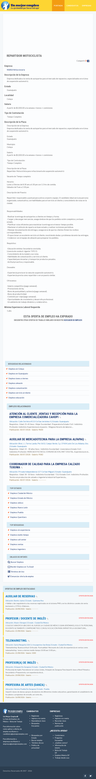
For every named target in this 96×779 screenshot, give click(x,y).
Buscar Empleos (17, 562)
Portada (58, 5)
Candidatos (72, 5)
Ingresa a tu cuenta (38, 718)
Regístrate (35, 716)
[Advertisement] (48, 32)
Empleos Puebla (16, 512)
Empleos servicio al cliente (19, 393)
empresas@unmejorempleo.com (15, 744)
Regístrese (58, 716)
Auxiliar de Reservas (21, 596)
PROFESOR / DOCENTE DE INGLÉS (26, 618)
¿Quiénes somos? (61, 743)
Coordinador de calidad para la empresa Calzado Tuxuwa (44, 465)
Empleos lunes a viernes (18, 378)
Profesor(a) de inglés (21, 662)
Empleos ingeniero (18, 549)
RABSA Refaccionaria (16, 70)
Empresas (86, 5)
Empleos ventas (16, 544)
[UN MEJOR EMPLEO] (21, 3)
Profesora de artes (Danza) (25, 685)
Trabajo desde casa (62, 758)
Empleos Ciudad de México (21, 493)
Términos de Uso (17, 571)
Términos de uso (38, 743)
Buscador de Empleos (73, 320)
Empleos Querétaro (18, 517)
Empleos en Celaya (16, 369)
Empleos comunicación (17, 388)
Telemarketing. (17, 640)
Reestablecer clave (38, 721)
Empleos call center (18, 539)
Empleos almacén (15, 383)
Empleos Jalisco (16, 503)
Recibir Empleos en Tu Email (22, 567)
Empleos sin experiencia (20, 530)
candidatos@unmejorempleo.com (15, 734)
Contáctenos (59, 735)
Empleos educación (16, 397)
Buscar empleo (37, 740)
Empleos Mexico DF (62, 755)
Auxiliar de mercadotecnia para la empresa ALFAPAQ (46, 439)
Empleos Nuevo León (19, 507)
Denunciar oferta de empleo (22, 576)
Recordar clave (60, 721)
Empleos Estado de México (21, 498)
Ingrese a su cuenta (62, 718)
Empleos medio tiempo (19, 535)
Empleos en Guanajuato (18, 373)
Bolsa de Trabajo (16, 722)
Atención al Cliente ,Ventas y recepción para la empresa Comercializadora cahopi (43, 415)
